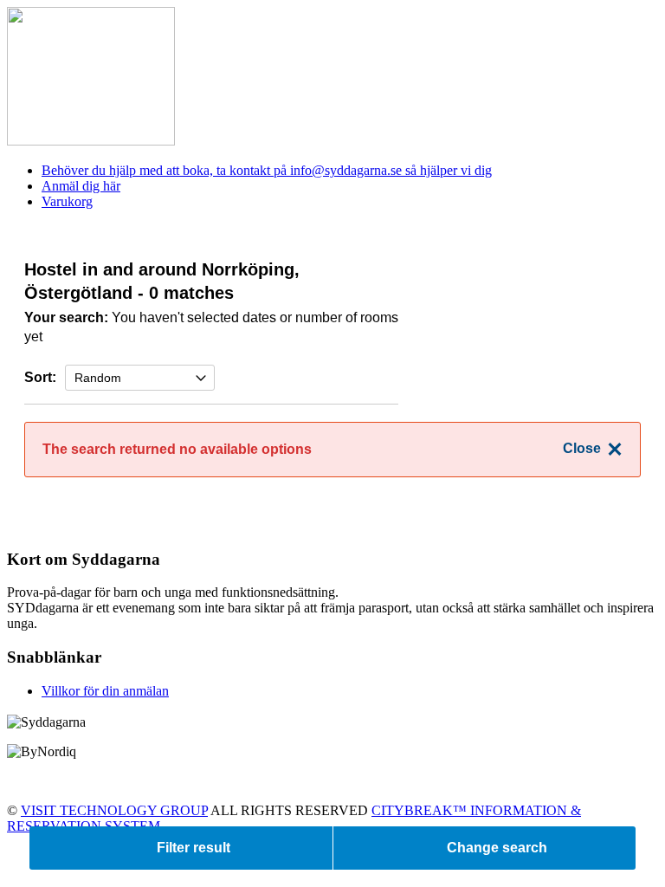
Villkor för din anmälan (105, 690)
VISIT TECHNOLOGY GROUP (114, 810)
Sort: (40, 377)
